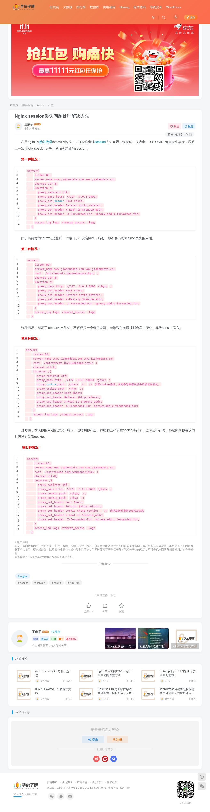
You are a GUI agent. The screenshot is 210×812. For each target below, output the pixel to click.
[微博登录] (96, 759)
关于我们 (97, 782)
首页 (15, 105)
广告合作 (82, 782)
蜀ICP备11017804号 (68, 788)
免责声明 (67, 782)
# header (23, 582)
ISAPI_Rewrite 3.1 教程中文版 (53, 691)
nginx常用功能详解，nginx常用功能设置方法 (115, 673)
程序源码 (139, 7)
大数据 (67, 7)
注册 (119, 739)
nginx (40, 105)
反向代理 (45, 141)
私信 (191, 126)
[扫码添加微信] (202, 786)
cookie (51, 384)
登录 (95, 739)
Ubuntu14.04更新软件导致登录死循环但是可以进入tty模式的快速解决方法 (115, 693)
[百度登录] (113, 759)
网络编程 (109, 7)
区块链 (54, 7)
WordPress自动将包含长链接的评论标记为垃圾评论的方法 (177, 693)
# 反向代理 (74, 582)
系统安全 (156, 7)
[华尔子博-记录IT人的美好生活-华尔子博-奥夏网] (24, 6)
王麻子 (28, 124)
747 (46, 639)
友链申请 (52, 782)
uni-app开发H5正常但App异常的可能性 (178, 673)
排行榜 (81, 7)
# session (39, 582)
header (59, 200)
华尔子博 (113, 788)
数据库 (94, 7)
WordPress (173, 7)
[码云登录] (105, 759)
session (100, 141)
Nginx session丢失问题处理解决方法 (52, 115)
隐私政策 (112, 782)
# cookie (56, 582)
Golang (124, 7)
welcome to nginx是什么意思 (52, 673)
